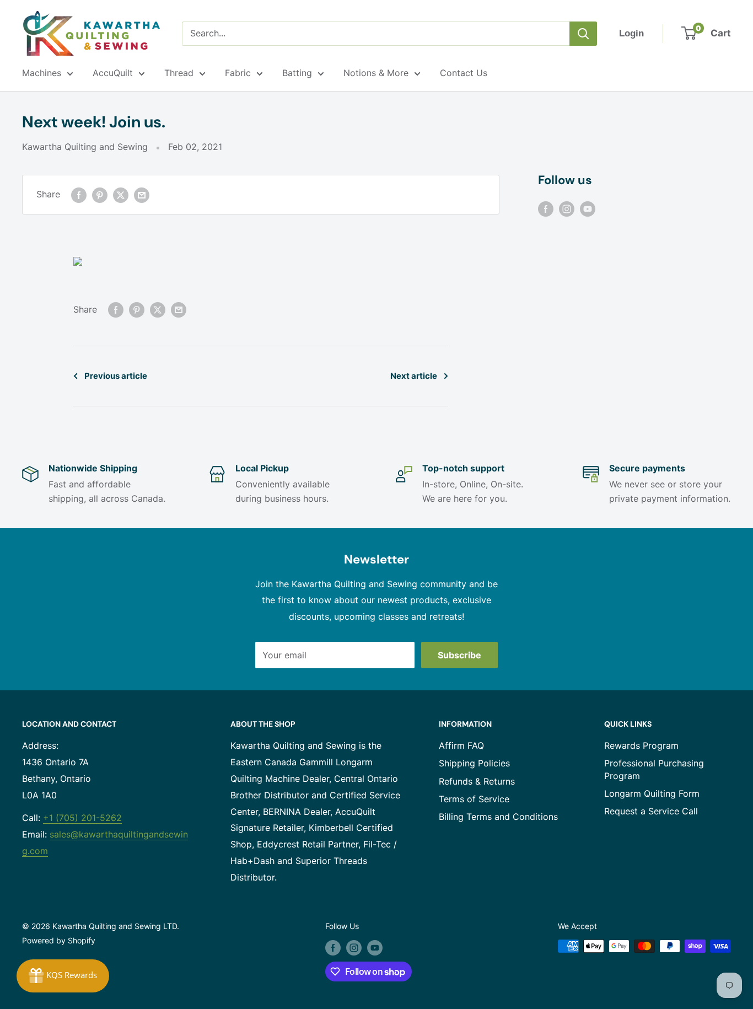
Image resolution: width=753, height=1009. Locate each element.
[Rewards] (63, 975)
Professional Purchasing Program (654, 769)
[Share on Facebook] (79, 194)
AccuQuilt (113, 72)
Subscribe (459, 655)
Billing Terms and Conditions (498, 816)
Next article (413, 376)
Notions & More (375, 72)
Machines (41, 72)
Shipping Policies (474, 763)
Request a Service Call (651, 811)
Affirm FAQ (461, 745)
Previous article (115, 376)
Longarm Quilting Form (652, 793)
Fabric (238, 72)
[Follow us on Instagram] (566, 208)
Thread (178, 72)
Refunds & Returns (477, 781)
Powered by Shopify (58, 940)
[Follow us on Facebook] (545, 208)
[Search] (583, 34)
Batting (297, 72)
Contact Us (463, 72)
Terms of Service (474, 798)
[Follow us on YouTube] (587, 208)
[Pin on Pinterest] (99, 194)
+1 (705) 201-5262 (82, 817)
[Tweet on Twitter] (120, 194)
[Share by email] (141, 194)
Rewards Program (641, 745)
